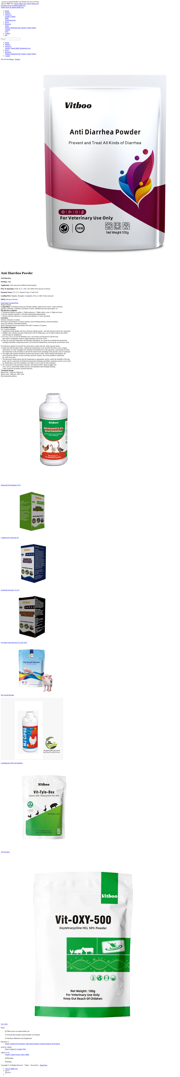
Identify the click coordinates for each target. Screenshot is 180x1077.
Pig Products (20, 1044)
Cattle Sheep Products (32, 1044)
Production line (16, 28)
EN (6, 35)
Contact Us (13, 1049)
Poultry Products (10, 1044)
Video (7, 26)
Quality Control (10, 16)
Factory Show (20, 1054)
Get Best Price (13, 303)
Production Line (10, 20)
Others (34, 28)
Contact (7, 33)
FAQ (6, 31)
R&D (7, 18)
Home (7, 11)
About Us (8, 15)
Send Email (4, 303)
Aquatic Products (45, 1044)
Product (7, 13)
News (7, 22)
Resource (8, 24)
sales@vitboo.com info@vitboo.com (26, 3)
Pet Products (56, 1044)
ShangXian (43, 1065)
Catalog (7, 30)
